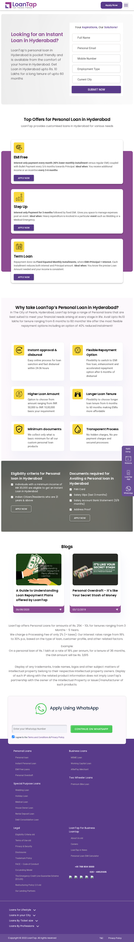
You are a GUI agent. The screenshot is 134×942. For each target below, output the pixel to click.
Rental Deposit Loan (24, 814)
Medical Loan (21, 802)
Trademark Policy (23, 858)
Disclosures (20, 852)
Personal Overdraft (24, 775)
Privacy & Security (23, 846)
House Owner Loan (24, 808)
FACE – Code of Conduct (27, 864)
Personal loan (21, 757)
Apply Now (111, 5)
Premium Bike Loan (80, 784)
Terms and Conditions (38, 737)
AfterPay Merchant (79, 769)
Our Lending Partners (25, 891)
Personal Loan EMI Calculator (85, 856)
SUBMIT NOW (96, 89)
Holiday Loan (21, 796)
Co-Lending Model (23, 870)
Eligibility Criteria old (25, 834)
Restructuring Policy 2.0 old (28, 885)
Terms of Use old (23, 840)
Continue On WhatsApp (91, 729)
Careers (74, 844)
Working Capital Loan (81, 763)
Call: (81, 866)
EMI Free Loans (22, 769)
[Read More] (38, 582)
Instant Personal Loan (25, 763)
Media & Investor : (88, 871)
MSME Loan (76, 757)
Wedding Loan (22, 790)
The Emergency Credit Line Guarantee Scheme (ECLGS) (37, 877)
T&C (101, 938)
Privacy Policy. (58, 737)
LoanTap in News (79, 850)
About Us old (77, 838)
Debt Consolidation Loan (27, 820)
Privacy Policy (115, 938)
